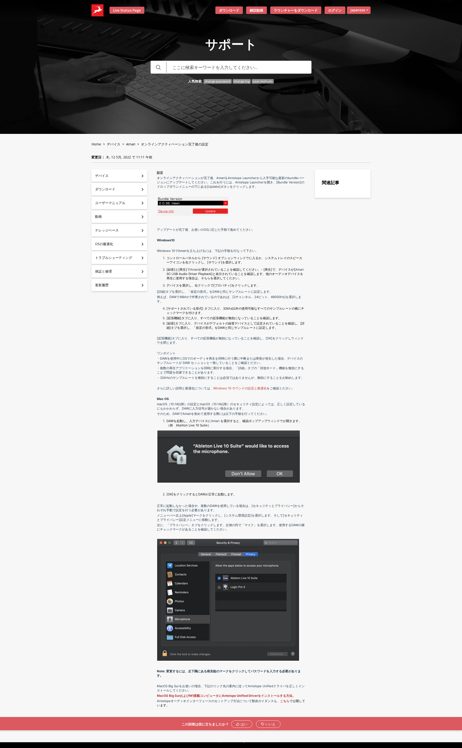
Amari (130, 144)
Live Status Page (127, 10)
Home (96, 144)
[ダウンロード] (222, 320)
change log (242, 81)
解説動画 (256, 10)
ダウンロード (229, 10)
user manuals (263, 81)
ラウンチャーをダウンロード (296, 10)
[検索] (158, 67)
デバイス (113, 144)
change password (218, 81)
